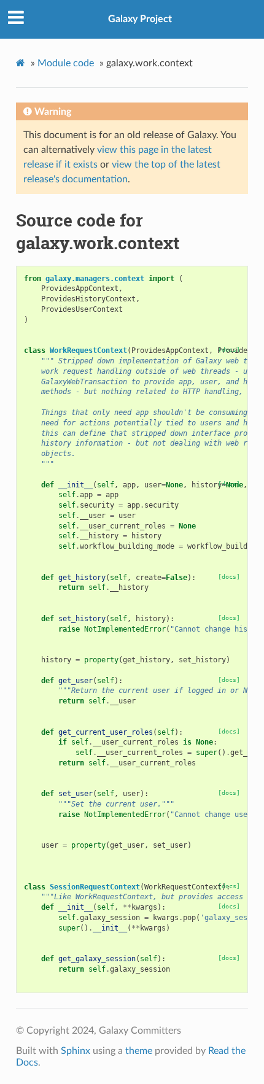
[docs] (229, 576)
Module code (65, 63)
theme (138, 1051)
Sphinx (75, 1051)
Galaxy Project (140, 19)
